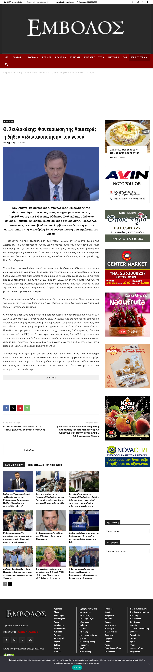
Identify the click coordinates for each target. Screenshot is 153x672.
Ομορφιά (108, 638)
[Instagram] (137, 2)
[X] (142, 2)
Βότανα (57, 648)
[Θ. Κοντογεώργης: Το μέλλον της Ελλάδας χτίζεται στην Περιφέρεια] (51, 520)
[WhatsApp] (27, 408)
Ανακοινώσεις (60, 628)
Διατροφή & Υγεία (87, 618)
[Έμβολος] (76, 29)
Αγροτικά (58, 608)
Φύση (132, 645)
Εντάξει (77, 667)
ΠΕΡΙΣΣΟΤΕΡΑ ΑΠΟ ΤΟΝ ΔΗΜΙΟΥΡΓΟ (44, 465)
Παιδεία (108, 641)
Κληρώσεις (109, 615)
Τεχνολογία (135, 635)
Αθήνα (56, 612)
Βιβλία (57, 645)
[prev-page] (5, 584)
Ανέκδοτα (58, 631)
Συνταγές (89, 57)
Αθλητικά (60, 57)
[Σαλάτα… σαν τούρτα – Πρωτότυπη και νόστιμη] (127, 136)
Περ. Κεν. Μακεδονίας (139, 608)
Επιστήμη (83, 631)
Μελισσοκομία (111, 631)
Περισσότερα (137, 57)
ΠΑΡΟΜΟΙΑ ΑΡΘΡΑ (14, 465)
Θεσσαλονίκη (85, 651)
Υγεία (101, 57)
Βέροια (57, 641)
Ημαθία (82, 648)
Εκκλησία (83, 625)
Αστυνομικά (59, 638)
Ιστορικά (109, 608)
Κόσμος (46, 57)
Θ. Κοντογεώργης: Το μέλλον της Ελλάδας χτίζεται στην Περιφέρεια (49, 536)
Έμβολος (11, 142)
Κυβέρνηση (109, 628)
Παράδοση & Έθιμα (113, 648)
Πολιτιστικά (135, 618)
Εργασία (83, 638)
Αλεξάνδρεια (59, 618)
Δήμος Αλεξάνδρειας (88, 608)
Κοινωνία (74, 57)
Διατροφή (113, 57)
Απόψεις (57, 635)
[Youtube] (147, 2)
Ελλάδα (17, 57)
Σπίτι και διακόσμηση (139, 628)
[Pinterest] (20, 408)
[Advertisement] (76, 96)
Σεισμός (133, 625)
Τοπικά (32, 57)
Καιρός (108, 612)
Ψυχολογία (135, 651)
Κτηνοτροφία (110, 625)
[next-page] (10, 584)
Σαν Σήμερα (135, 622)
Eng (125, 57)
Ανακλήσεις (59, 625)
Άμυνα (56, 622)
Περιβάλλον (110, 651)
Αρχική (6, 72)
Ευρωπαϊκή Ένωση (87, 641)
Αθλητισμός (59, 615)
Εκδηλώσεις (84, 622)
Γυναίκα (57, 651)
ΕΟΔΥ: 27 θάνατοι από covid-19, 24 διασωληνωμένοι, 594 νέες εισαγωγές (24, 428)
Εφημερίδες (84, 645)
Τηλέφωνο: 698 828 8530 (87, 2)
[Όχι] (149, 664)
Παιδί (107, 645)
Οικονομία (109, 635)
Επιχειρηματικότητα (88, 635)
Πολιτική (17, 72)
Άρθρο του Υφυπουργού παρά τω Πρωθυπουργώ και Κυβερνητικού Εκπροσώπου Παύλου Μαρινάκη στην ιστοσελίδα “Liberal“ (16, 500)
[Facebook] (132, 2)
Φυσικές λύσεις (137, 648)
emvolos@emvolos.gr (65, 2)
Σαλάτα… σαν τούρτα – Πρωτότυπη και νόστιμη (124, 151)
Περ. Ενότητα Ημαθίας (139, 612)
